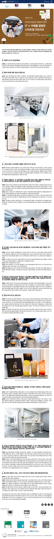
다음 (28, 517)
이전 (26, 517)
